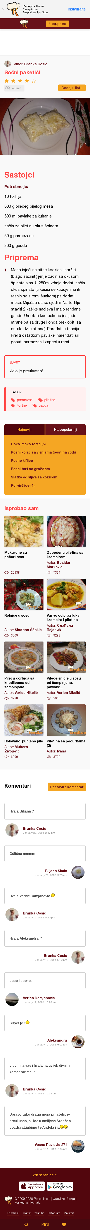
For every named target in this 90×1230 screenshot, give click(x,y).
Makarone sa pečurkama (23, 545)
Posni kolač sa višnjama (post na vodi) (43, 452)
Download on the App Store (32, 1186)
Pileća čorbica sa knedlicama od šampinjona (23, 671)
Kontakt (35, 1202)
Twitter (27, 1212)
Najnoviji (24, 429)
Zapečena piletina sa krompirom (66, 545)
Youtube (39, 1212)
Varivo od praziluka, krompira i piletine (66, 608)
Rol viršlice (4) (23, 485)
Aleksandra (57, 1040)
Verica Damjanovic (39, 998)
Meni (45, 1224)
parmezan (25, 400)
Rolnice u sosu (23, 608)
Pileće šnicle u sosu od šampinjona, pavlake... (66, 671)
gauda (43, 405)
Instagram (54, 1212)
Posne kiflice (22, 460)
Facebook (13, 1212)
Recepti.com (8, 1200)
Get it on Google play (60, 1186)
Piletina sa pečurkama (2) (66, 731)
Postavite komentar (66, 787)
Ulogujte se (57, 24)
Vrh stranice (43, 1175)
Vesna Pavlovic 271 (51, 1144)
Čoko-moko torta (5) (28, 444)
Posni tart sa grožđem (30, 469)
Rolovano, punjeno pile (23, 731)
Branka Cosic (35, 64)
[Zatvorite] (3, 9)
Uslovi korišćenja (64, 1199)
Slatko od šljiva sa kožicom (34, 477)
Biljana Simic (56, 871)
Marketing (21, 1202)
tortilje (22, 405)
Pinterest (69, 1212)
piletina (49, 400)
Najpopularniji (65, 429)
